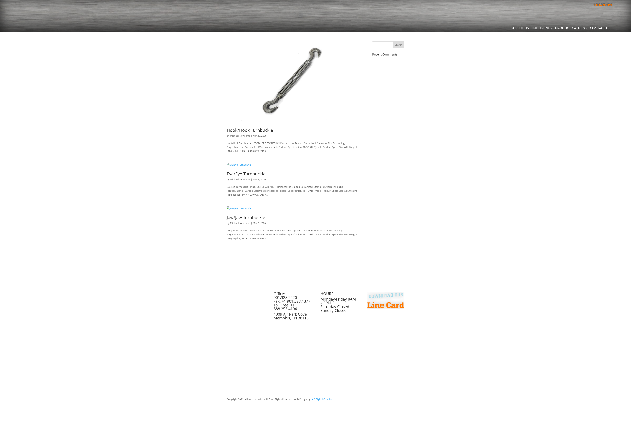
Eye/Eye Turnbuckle (246, 174)
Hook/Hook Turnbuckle (250, 130)
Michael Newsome (240, 135)
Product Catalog (571, 28)
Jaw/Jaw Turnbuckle (246, 217)
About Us (520, 28)
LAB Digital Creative (321, 399)
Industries (542, 28)
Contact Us (600, 28)
